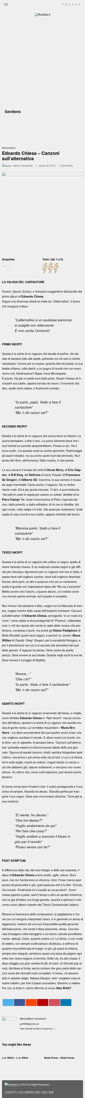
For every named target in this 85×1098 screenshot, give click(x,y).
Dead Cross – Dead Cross (59, 1057)
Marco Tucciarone (23, 165)
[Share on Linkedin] (65, 1002)
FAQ (44, 1092)
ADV (37, 1092)
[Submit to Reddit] (31, 1002)
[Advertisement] (42, 61)
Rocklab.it (13, 1084)
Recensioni (8, 148)
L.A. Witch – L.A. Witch (15, 1057)
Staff (51, 1092)
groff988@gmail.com (29, 1023)
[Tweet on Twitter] (8, 1002)
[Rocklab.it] (42, 14)
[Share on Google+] (42, 1002)
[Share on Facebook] (19, 1002)
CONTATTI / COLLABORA (19, 1092)
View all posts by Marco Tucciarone (37, 1028)
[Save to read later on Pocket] (54, 1002)
